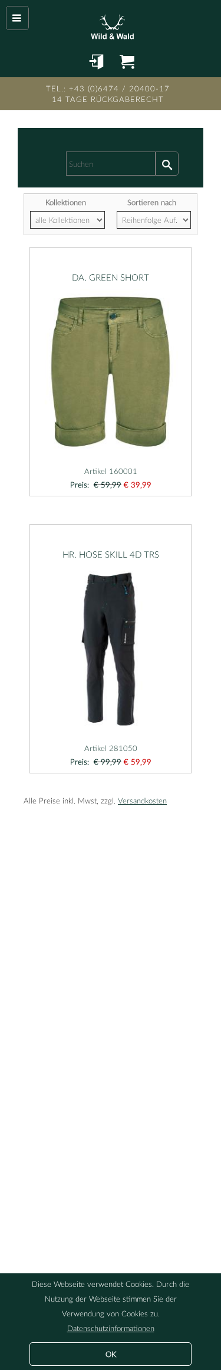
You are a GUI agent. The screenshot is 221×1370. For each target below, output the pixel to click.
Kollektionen (65, 202)
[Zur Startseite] (110, 23)
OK (110, 1354)
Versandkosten (142, 800)
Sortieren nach (151, 202)
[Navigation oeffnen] (17, 18)
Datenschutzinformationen (110, 1328)
